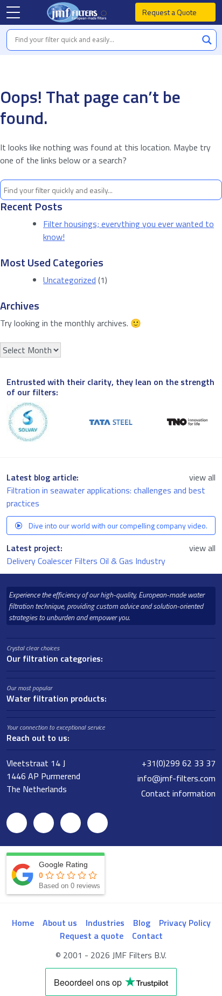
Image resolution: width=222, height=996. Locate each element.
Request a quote (91, 935)
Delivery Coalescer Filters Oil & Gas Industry (87, 560)
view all (202, 477)
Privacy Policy (185, 922)
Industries (105, 922)
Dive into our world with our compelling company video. (117, 525)
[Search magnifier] (207, 40)
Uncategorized (69, 279)
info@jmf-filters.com (175, 778)
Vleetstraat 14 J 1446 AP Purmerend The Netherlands (43, 776)
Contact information (177, 793)
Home (23, 922)
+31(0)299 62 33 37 (178, 763)
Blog (141, 922)
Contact (147, 935)
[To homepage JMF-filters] (78, 12)
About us (60, 922)
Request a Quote (170, 12)
